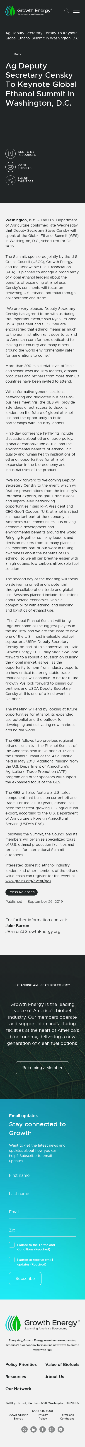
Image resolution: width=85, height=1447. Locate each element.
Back (18, 54)
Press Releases (21, 892)
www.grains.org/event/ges (28, 881)
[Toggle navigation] (76, 10)
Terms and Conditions (67, 1416)
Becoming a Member (42, 1067)
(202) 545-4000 (42, 1411)
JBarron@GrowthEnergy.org (32, 931)
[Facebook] (42, 1429)
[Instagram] (52, 1429)
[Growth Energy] (28, 11)
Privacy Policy (43, 1416)
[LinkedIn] (33, 1429)
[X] (24, 1429)
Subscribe (25, 1278)
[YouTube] (61, 1429)
